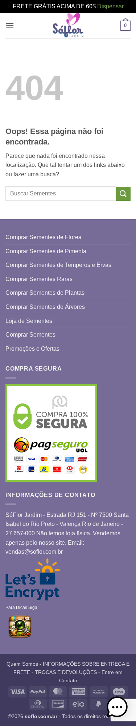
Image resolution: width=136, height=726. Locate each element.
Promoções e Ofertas (32, 349)
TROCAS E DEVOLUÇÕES (66, 672)
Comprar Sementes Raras (39, 279)
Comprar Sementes (30, 335)
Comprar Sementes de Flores (43, 237)
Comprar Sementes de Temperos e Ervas (58, 265)
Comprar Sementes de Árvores (45, 307)
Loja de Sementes (28, 321)
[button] (9, 25)
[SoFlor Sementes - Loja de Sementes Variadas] (68, 25)
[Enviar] (123, 194)
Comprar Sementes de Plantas (45, 293)
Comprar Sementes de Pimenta (45, 251)
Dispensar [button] (110, 6)
